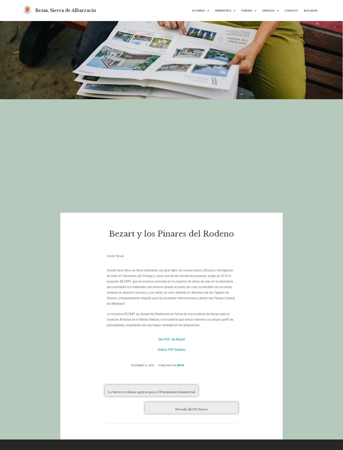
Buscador (310, 10)
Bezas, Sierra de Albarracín (65, 10)
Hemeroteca (223, 10)
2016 (180, 365)
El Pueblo (198, 10)
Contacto (291, 10)
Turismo (246, 10)
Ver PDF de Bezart (171, 339)
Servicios (268, 10)
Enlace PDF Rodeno (171, 350)
